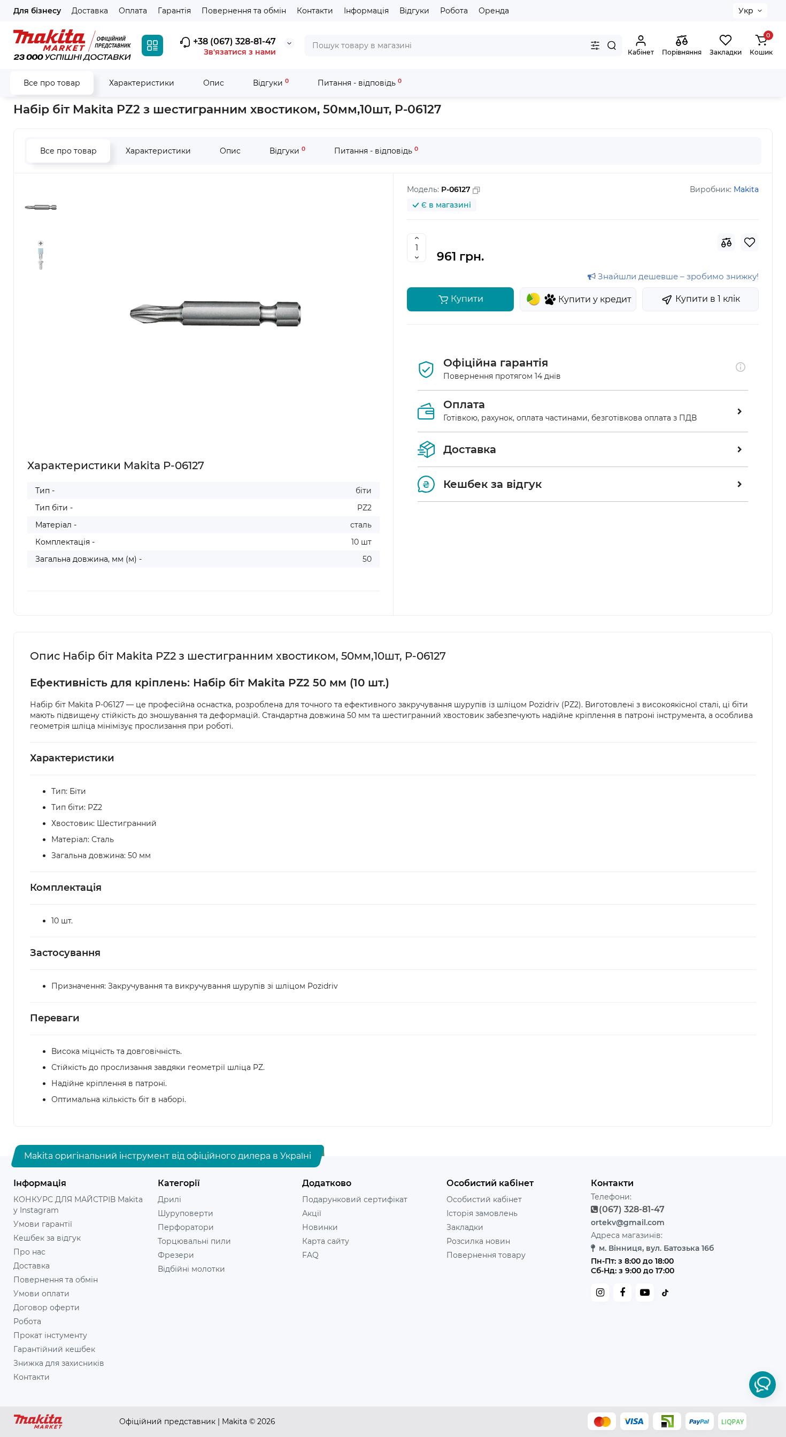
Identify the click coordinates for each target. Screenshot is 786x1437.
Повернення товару (486, 1255)
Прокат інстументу (50, 1335)
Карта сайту (325, 1241)
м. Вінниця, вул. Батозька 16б (656, 1248)
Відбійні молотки (191, 1269)
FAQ (310, 1255)
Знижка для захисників (58, 1363)
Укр (745, 11)
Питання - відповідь (360, 83)
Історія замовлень (482, 1213)
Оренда (494, 11)
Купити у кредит (594, 299)
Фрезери (176, 1255)
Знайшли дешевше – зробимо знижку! (677, 276)
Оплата (133, 11)
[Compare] (726, 242)
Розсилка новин (478, 1241)
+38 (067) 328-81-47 (233, 41)
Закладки (464, 1227)
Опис (213, 83)
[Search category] (595, 45)
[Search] (611, 45)
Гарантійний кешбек (54, 1349)
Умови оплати (41, 1293)
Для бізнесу (37, 11)
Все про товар (52, 83)
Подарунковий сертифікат (354, 1199)
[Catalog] (152, 45)
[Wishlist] (750, 242)
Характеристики (141, 83)
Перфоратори (186, 1227)
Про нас (29, 1252)
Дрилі (169, 1199)
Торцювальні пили (194, 1241)
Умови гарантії (42, 1224)
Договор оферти (46, 1307)
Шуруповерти (185, 1213)
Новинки (320, 1227)
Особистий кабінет (484, 1199)
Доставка (90, 11)
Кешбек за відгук (47, 1238)
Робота (454, 11)
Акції (311, 1213)
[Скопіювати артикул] (476, 190)
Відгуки (414, 11)
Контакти (315, 11)
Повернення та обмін (244, 11)
